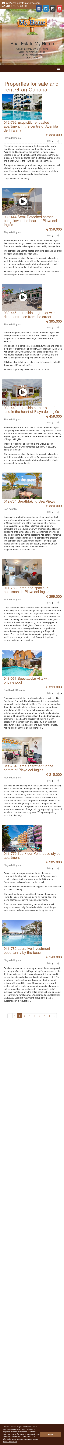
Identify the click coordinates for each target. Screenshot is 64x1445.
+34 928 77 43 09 (16, 6)
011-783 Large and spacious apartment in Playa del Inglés (26, 589)
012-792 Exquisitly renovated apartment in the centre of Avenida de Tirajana (31, 126)
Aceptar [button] (50, 1434)
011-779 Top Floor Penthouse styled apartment (32, 855)
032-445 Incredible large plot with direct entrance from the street (30, 314)
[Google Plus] (53, 9)
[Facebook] (39, 9)
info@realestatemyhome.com (23, 3)
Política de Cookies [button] (10, 1442)
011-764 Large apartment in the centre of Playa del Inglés (28, 767)
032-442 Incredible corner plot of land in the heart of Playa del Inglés (31, 409)
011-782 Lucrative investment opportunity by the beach (27, 950)
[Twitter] (46, 9)
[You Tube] (59, 9)
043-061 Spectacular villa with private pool (27, 680)
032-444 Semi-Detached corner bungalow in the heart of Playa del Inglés (30, 220)
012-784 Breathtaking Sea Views (29, 501)
